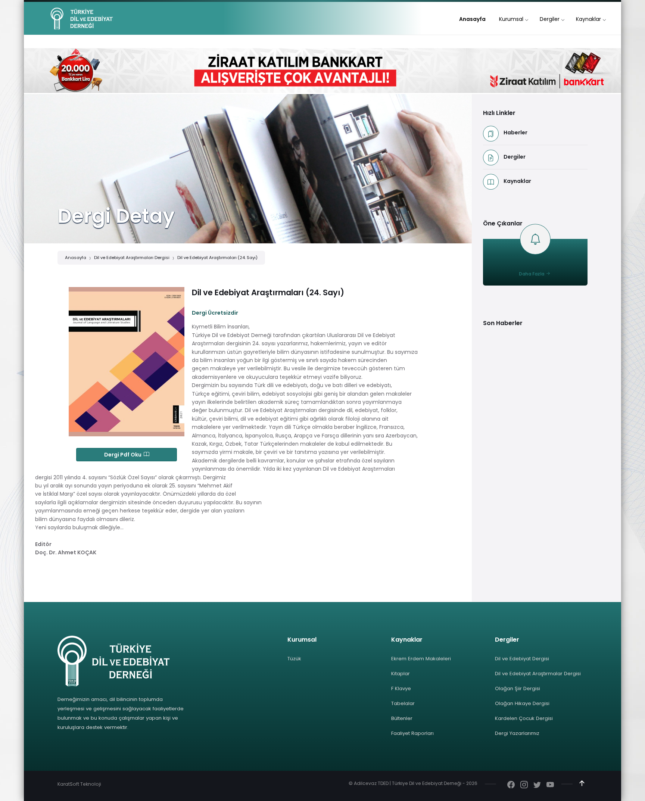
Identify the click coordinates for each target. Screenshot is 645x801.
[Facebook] (511, 785)
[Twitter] (537, 785)
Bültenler (401, 718)
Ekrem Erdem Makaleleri (421, 658)
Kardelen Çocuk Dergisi (524, 718)
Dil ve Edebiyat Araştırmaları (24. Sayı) (217, 258)
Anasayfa (75, 258)
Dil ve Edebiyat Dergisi (522, 658)
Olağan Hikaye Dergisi (522, 703)
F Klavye (401, 688)
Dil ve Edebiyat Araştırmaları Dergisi (131, 258)
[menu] (472, 19)
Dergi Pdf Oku (124, 454)
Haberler (515, 132)
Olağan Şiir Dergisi (517, 688)
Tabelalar (403, 703)
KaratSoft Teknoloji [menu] (79, 784)
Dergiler (515, 156)
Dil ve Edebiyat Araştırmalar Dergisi (538, 673)
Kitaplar (400, 673)
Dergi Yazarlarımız (517, 733)
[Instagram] (524, 785)
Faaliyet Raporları (412, 733)
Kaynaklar (517, 181)
